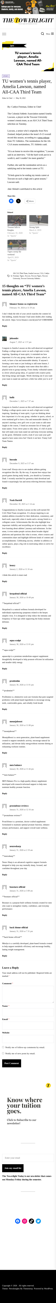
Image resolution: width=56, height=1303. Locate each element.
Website (5, 1033)
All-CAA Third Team (20, 273)
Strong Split (34, 227)
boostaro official (17, 887)
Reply (4, 326)
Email (5, 1019)
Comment (7, 983)
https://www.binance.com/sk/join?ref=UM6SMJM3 (32, 320)
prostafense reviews (19, 806)
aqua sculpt (15, 640)
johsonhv (14, 338)
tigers (22, 276)
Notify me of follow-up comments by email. (25, 1047)
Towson (27, 276)
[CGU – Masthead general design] (28, 1)
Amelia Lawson (33, 273)
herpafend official (18, 593)
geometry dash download (36, 478)
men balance (16, 765)
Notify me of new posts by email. (20, 1053)
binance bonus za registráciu (23, 304)
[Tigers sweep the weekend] (16, 245)
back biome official (19, 927)
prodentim (15, 681)
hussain (13, 459)
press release (43, 137)
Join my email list (12, 1168)
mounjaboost (16, 721)
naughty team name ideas (29, 366)
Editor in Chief (7, 98)
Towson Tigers (36, 276)
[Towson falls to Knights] (16, 220)
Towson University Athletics (30, 278)
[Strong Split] (38, 220)
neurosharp (15, 846)
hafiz (12, 397)
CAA (42, 273)
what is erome (31, 534)
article (14, 575)
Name (5, 1006)
